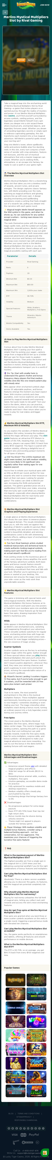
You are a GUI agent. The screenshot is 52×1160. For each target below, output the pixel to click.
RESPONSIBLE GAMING (24, 1120)
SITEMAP (20, 1117)
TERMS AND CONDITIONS (28, 1114)
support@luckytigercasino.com (31, 1153)
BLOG (11, 1114)
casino (11, 116)
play (38, 655)
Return (5, 12)
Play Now (21, 60)
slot (32, 766)
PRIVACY (27, 1117)
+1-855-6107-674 (30, 1151)
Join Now (44, 5)
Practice (31, 60)
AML (36, 1120)
